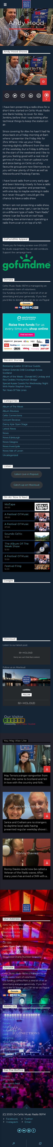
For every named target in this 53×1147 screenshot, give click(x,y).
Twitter (28, 1119)
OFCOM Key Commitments (17, 1045)
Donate (6, 1023)
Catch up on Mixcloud (26, 484)
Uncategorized (10, 455)
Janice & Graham (27, 806)
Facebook (12, 1119)
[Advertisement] (25, 607)
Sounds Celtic (13, 533)
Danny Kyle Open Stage (15, 424)
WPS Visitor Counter (25, 724)
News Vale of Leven (13, 450)
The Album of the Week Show (17, 545)
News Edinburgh (11, 437)
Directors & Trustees (13, 1019)
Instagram (12, 1122)
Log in (6, 1076)
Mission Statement (12, 1041)
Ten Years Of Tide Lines (14, 390)
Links (5, 1034)
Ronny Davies (27, 853)
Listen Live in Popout (26, 474)
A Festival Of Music (17, 514)
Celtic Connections (12, 415)
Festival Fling (13, 566)
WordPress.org (10, 1087)
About (6, 1012)
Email (28, 1122)
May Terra (27, 759)
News (6, 433)
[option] (26, 70)
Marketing (8, 1038)
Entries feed (9, 1079)
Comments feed (11, 1083)
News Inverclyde (11, 446)
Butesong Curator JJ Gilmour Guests (21, 366)
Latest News (9, 428)
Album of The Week (13, 406)
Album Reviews (11, 411)
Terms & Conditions (13, 1049)
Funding (7, 1027)
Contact (7, 1015)
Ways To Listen (10, 1053)
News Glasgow (10, 442)
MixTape (10, 504)
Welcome (8, 1056)
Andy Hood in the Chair (27, 70)
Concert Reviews (11, 420)
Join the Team (10, 1030)
